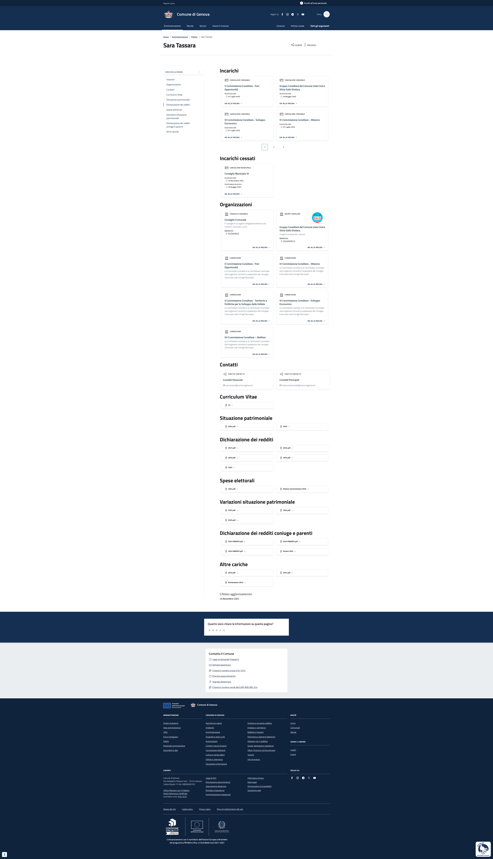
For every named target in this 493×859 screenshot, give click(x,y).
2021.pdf (231, 447)
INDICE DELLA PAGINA (174, 72)
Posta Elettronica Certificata (175, 793)
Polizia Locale (297, 26)
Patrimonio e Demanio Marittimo (261, 736)
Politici (194, 36)
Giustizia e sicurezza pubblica (260, 723)
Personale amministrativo (174, 745)
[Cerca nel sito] (327, 14)
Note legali (252, 782)
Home (166, 36)
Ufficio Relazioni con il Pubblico (176, 790)
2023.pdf (231, 457)
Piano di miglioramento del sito (230, 809)
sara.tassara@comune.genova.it (239, 385)
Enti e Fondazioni (170, 736)
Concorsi (281, 26)
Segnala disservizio (221, 681)
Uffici (165, 732)
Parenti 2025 (288, 551)
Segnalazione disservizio (216, 786)
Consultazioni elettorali (215, 750)
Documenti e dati (170, 750)
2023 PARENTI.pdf (290, 541)
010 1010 (182, 796)
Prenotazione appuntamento (218, 782)
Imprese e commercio (257, 727)
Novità (190, 26)
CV (229, 405)
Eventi (293, 754)
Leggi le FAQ (211, 778)
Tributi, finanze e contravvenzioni (261, 750)
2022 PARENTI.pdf (235, 541)
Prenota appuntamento (223, 676)
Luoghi (293, 749)
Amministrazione (172, 26)
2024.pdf (286, 457)
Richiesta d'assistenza (215, 790)
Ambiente (210, 727)
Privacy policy (205, 809)
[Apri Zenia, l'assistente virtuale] (483, 849)
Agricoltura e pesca (214, 723)
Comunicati (295, 727)
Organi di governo (170, 723)
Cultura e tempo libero (215, 754)
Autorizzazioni (211, 741)
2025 (285, 426)
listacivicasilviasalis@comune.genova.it (298, 385)
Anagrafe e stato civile (215, 736)
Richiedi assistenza (221, 665)
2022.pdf (231, 426)
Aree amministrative (172, 727)
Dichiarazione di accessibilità (259, 786)
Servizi (203, 26)
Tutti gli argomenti (319, 26)
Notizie (293, 732)
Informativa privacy (256, 778)
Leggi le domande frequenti (225, 659)
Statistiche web (254, 790)
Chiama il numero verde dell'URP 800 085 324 (234, 687)
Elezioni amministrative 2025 (294, 488)
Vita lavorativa (254, 759)
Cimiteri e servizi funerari (216, 745)
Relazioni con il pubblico (258, 741)
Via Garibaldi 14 (289, 241)
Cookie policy (187, 809)
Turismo (251, 754)
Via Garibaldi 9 (233, 233)
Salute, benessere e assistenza (261, 745)
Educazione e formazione (216, 763)
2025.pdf (231, 520)
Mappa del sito (169, 809)
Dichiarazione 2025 (235, 582)
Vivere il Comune (220, 26)
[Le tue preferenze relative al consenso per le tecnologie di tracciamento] (4, 854)
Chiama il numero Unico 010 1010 (228, 670)
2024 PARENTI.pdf (235, 551)
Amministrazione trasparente (218, 794)
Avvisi (292, 723)
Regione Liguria (169, 3)
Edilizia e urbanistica (214, 759)
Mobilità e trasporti (256, 732)
